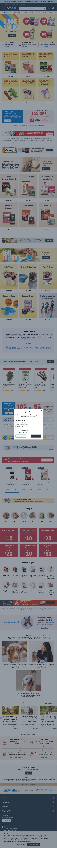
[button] (41, 410)
